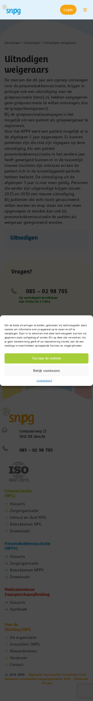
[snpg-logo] (11, 10)
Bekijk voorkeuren (46, 371)
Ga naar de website (46, 358)
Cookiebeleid (44, 380)
